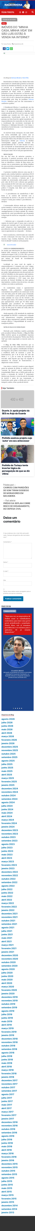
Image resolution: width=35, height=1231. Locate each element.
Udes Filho (25, 78)
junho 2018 (7, 1059)
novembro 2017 (9, 1084)
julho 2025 (6, 764)
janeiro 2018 (7, 1077)
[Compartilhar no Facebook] (4, 48)
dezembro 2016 (9, 1122)
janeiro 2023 (7, 868)
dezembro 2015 (9, 1164)
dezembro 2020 (9, 955)
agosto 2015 (7, 1178)
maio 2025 (6, 771)
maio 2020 (7, 979)
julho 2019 (6, 1014)
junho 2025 (7, 767)
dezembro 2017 (9, 1080)
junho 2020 (7, 976)
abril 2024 (6, 816)
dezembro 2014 (9, 1205)
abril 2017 (6, 1108)
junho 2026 (7, 726)
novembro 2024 (9, 792)
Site (4, 580)
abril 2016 (6, 1150)
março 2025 (7, 778)
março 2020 (7, 986)
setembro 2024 (9, 799)
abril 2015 (6, 1191)
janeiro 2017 (7, 1118)
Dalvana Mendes (16, 78)
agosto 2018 (7, 1052)
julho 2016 (6, 1139)
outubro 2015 (8, 1171)
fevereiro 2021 (8, 948)
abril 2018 (6, 1066)
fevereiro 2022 (9, 906)
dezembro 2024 (9, 788)
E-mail (5, 571)
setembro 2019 (9, 1007)
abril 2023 (6, 858)
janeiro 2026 (7, 743)
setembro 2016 (9, 1132)
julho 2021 (6, 931)
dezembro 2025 (9, 747)
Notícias (4, 23)
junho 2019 (7, 1018)
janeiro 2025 (7, 785)
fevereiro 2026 (9, 740)
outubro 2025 (8, 754)
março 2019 (7, 1028)
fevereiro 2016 (8, 1157)
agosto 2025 (8, 760)
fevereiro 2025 (9, 781)
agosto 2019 (7, 1011)
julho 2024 (7, 806)
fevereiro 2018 (8, 1073)
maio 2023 (6, 854)
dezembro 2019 (9, 997)
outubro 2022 (8, 879)
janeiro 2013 (7, 1212)
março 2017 (7, 1111)
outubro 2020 (8, 962)
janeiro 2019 (7, 1035)
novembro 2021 (9, 917)
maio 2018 (6, 1063)
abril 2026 (6, 733)
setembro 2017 (9, 1091)
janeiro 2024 (8, 826)
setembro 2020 (9, 966)
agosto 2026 (8, 719)
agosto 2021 (7, 927)
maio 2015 (6, 1188)
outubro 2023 (8, 837)
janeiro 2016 (7, 1160)
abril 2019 (6, 1025)
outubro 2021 (8, 920)
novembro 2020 (9, 959)
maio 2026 (6, 729)
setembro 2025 (9, 757)
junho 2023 (7, 851)
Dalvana (22, 141)
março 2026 (7, 736)
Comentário (7, 542)
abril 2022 (6, 899)
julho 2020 (7, 972)
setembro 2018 (9, 1049)
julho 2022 (6, 889)
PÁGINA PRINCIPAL (7, 12)
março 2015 (7, 1195)
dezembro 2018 (9, 1038)
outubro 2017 (8, 1087)
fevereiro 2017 (8, 1115)
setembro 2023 (9, 840)
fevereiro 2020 (9, 990)
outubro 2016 (8, 1129)
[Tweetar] (7, 48)
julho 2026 (6, 722)
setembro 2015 (9, 1174)
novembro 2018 (9, 1042)
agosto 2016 (7, 1136)
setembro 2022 (9, 882)
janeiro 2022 (7, 910)
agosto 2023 (8, 844)
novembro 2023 (9, 833)
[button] (13, 708)
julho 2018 (6, 1056)
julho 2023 (6, 847)
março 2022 (7, 903)
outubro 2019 (8, 1004)
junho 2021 (7, 934)
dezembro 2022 (9, 872)
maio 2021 (6, 938)
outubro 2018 (8, 1045)
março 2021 (7, 945)
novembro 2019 (9, 1000)
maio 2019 (6, 1021)
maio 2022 (6, 896)
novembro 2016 (9, 1125)
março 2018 (7, 1070)
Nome (5, 562)
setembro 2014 (9, 1209)
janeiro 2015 (7, 1202)
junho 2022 (7, 892)
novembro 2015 (9, 1167)
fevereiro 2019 (8, 1032)
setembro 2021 (9, 924)
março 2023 (7, 861)
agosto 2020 (8, 969)
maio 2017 (6, 1104)
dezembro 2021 (9, 913)
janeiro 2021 (7, 952)
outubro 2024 (8, 795)
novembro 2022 (9, 875)
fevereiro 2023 (9, 865)
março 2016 (7, 1153)
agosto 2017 (7, 1094)
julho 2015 (6, 1181)
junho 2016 (7, 1143)
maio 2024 (7, 813)
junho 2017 (7, 1101)
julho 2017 (6, 1098)
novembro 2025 (9, 750)
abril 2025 (6, 774)
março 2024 (7, 820)
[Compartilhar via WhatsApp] (11, 48)
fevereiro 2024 (9, 823)
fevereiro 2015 (8, 1198)
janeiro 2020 (8, 993)
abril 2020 (6, 983)
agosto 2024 (8, 802)
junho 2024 (7, 809)
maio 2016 (6, 1146)
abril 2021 (6, 941)
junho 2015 (7, 1184)
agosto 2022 (8, 886)
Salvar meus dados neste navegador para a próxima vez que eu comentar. (17, 592)
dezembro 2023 (9, 830)
